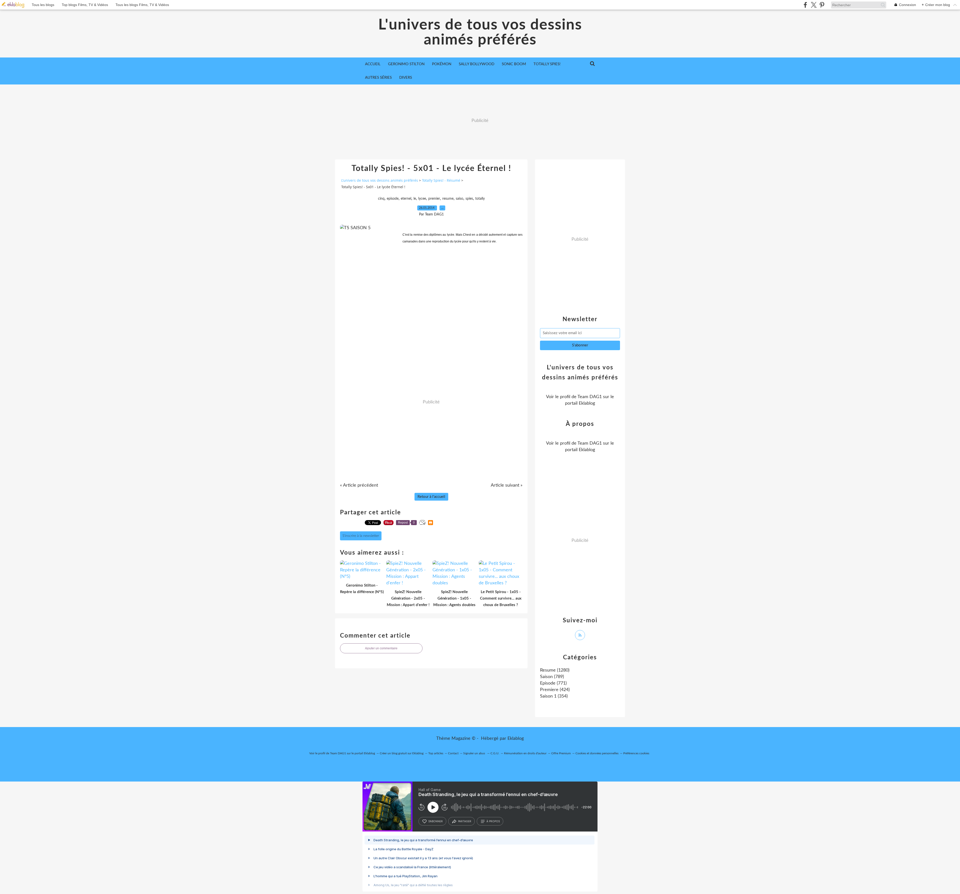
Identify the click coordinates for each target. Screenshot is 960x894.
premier (434, 198)
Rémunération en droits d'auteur (525, 753)
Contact (453, 753)
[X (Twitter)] (813, 5)
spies (469, 198)
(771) (553, 683)
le (415, 198)
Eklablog (516, 738)
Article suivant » (506, 485)
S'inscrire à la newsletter (360, 536)
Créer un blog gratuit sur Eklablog (402, 753)
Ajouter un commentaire (381, 648)
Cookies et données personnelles (597, 753)
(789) (552, 677)
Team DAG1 (590, 397)
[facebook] (805, 5)
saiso (459, 198)
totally (480, 198)
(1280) (555, 670)
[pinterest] (822, 5)
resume (448, 198)
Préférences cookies (636, 753)
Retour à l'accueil (431, 497)
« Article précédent (359, 485)
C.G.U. (494, 753)
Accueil (372, 64)
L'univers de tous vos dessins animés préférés (480, 32)
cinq (381, 198)
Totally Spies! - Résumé (441, 180)
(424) (555, 690)
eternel (406, 198)
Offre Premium (561, 753)
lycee (422, 198)
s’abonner (435, 821)
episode (392, 198)
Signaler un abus (474, 753)
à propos (493, 821)
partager (464, 821)
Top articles (435, 753)
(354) (554, 696)
